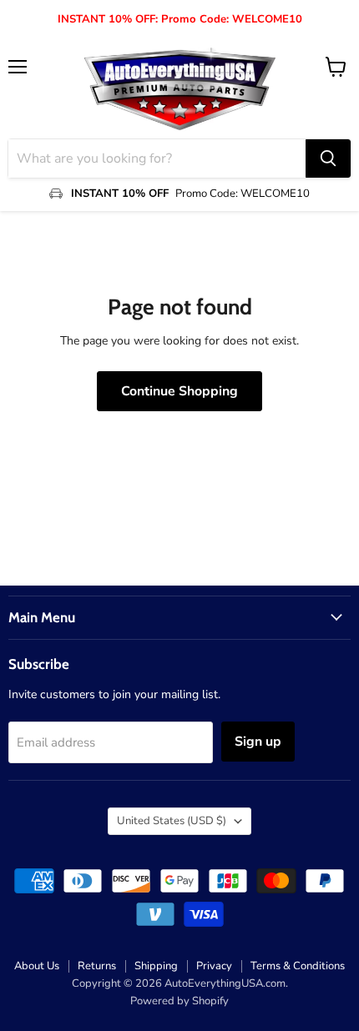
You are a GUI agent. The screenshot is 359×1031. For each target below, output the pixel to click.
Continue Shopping (179, 391)
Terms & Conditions (297, 965)
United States (171, 820)
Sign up (258, 741)
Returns (97, 965)
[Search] (328, 158)
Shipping (156, 965)
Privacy (214, 965)
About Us (36, 965)
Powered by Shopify (179, 1000)
